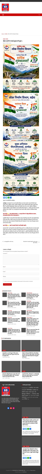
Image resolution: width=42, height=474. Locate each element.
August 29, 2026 (10, 299)
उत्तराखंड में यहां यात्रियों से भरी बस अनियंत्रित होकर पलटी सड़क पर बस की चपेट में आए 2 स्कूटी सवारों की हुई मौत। (33, 296)
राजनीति (37, 395)
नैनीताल (11, 328)
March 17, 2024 (5, 43)
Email (4, 271)
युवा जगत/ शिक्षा (33, 395)
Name (4, 266)
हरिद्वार (25, 399)
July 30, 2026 (4, 357)
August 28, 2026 (10, 307)
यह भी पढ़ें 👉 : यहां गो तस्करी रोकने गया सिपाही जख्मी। (15, 225)
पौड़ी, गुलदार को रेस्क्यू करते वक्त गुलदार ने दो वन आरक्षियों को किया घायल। (33, 313)
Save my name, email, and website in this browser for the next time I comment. (18, 281)
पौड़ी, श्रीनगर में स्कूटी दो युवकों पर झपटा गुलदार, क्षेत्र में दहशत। (30, 242)
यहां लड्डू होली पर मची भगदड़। (9, 241)
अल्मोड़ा (31, 387)
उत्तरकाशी (24, 390)
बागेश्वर (26, 395)
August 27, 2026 (10, 315)
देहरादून (30, 301)
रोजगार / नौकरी (32, 397)
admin (10, 43)
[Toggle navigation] (3, 14)
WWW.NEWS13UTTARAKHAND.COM (18, 470)
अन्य (28, 387)
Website (4, 276)
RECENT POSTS (7, 291)
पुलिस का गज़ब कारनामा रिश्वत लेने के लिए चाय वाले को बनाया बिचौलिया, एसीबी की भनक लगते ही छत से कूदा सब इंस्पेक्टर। (33, 331)
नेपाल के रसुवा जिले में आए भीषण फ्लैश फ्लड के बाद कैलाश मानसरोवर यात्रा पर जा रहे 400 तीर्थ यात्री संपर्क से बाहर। (14, 304)
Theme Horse (32, 470)
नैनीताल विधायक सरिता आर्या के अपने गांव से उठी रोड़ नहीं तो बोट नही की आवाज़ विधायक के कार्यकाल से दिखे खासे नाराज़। (14, 296)
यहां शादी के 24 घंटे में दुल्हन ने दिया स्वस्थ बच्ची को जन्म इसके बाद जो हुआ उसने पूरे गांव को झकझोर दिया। (10, 354)
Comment (5, 253)
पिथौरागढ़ (34, 394)
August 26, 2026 (10, 334)
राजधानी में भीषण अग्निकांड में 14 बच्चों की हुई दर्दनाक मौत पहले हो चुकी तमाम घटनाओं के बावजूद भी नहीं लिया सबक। (30, 375)
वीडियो (37, 397)
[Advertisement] (21, 24)
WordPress (25, 472)
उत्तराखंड (28, 301)
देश (35, 392)
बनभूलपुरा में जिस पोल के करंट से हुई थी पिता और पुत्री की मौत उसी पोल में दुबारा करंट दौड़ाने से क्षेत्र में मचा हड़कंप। (14, 331)
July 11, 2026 (24, 358)
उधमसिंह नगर (30, 317)
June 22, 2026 (24, 378)
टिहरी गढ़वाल (31, 392)
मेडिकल (29, 395)
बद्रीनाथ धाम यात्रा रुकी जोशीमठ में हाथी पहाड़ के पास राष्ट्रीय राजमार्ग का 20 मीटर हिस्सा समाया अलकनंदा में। (14, 320)
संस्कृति (23, 399)
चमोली (11, 310)
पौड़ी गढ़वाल (30, 310)
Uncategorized (24, 387)
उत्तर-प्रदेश (4, 350)
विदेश (35, 397)
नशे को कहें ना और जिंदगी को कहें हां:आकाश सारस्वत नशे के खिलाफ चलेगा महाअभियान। (14, 313)
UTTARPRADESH (6, 338)
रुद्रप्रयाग (24, 397)
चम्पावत (26, 392)
